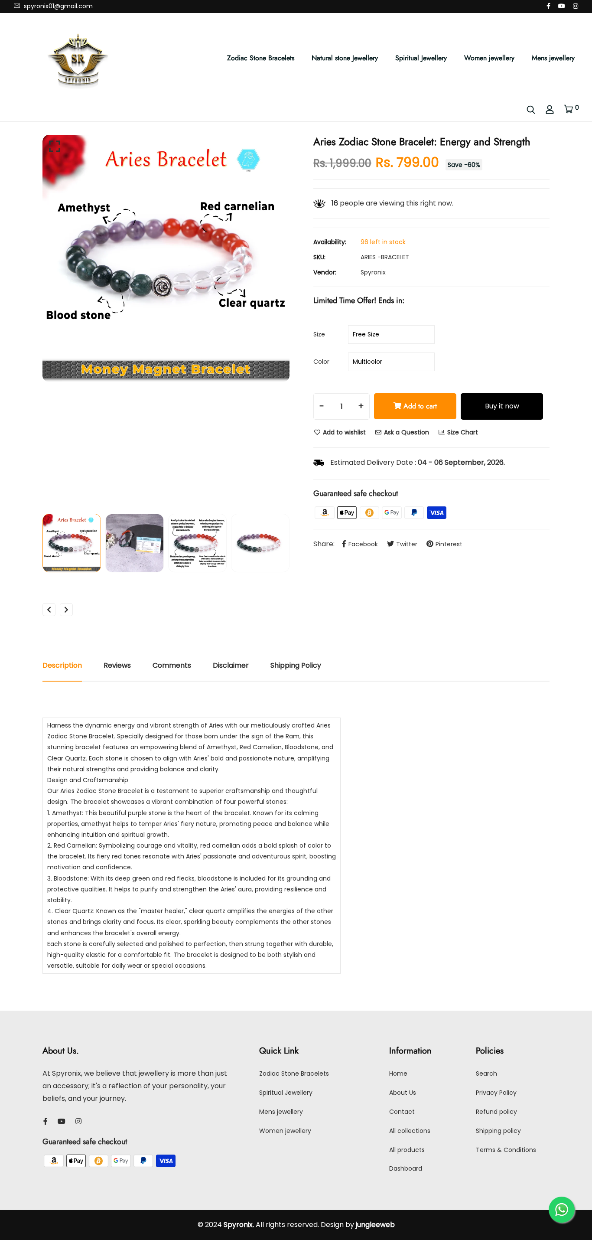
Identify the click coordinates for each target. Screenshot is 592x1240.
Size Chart (462, 432)
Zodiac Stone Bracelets (260, 58)
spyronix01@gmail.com (57, 6)
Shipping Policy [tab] (295, 665)
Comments (172, 665)
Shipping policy (498, 1130)
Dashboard (405, 1168)
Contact (402, 1111)
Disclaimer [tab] (231, 665)
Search (486, 1073)
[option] (165, 258)
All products (407, 1149)
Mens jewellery (553, 58)
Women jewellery (489, 58)
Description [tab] (62, 665)
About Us (402, 1092)
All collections (409, 1130)
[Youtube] (561, 6)
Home (398, 1073)
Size (319, 334)
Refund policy (496, 1111)
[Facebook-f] (548, 6)
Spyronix (373, 272)
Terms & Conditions (506, 1149)
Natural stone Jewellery (345, 58)
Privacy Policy (496, 1092)
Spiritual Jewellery (421, 58)
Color (321, 361)
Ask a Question (405, 432)
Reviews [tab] (117, 665)
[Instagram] (575, 6)
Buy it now (502, 406)
